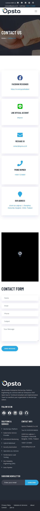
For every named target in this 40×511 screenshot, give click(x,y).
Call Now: (27, 6)
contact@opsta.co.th (11, 6)
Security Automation (10, 447)
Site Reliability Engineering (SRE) (9, 462)
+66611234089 (20, 175)
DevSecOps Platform (10, 429)
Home (3, 38)
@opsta (20, 118)
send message (9, 349)
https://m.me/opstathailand (20, 89)
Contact (4, 507)
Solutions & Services (20, 505)
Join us (12, 507)
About (32, 505)
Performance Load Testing (9, 456)
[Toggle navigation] (36, 11)
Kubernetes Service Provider (10, 434)
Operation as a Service (11, 451)
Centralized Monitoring (11, 439)
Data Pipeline (7, 467)
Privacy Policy (6, 505)
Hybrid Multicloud (9, 443)
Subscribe (32, 482)
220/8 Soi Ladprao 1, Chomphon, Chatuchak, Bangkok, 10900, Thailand (30, 436)
